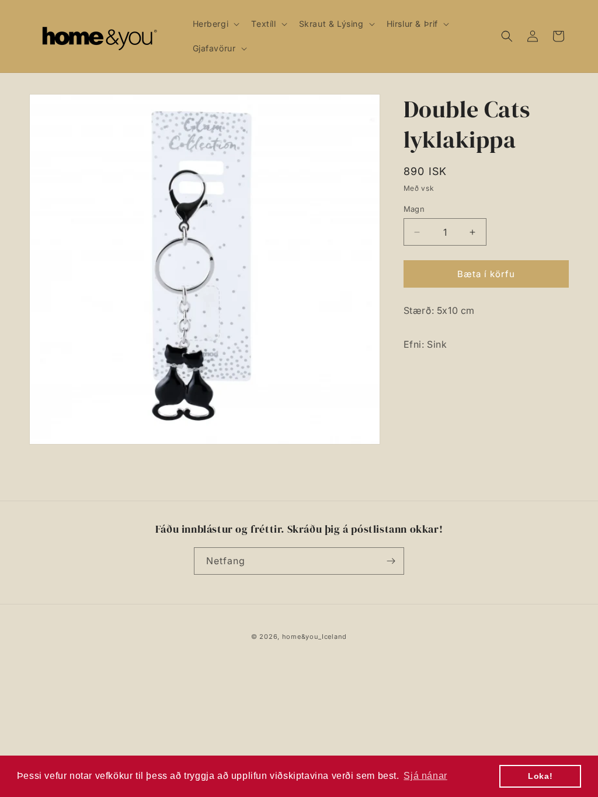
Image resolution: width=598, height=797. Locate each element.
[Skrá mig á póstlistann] (391, 561)
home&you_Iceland (314, 636)
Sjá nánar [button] (425, 776)
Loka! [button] (540, 776)
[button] (215, 24)
